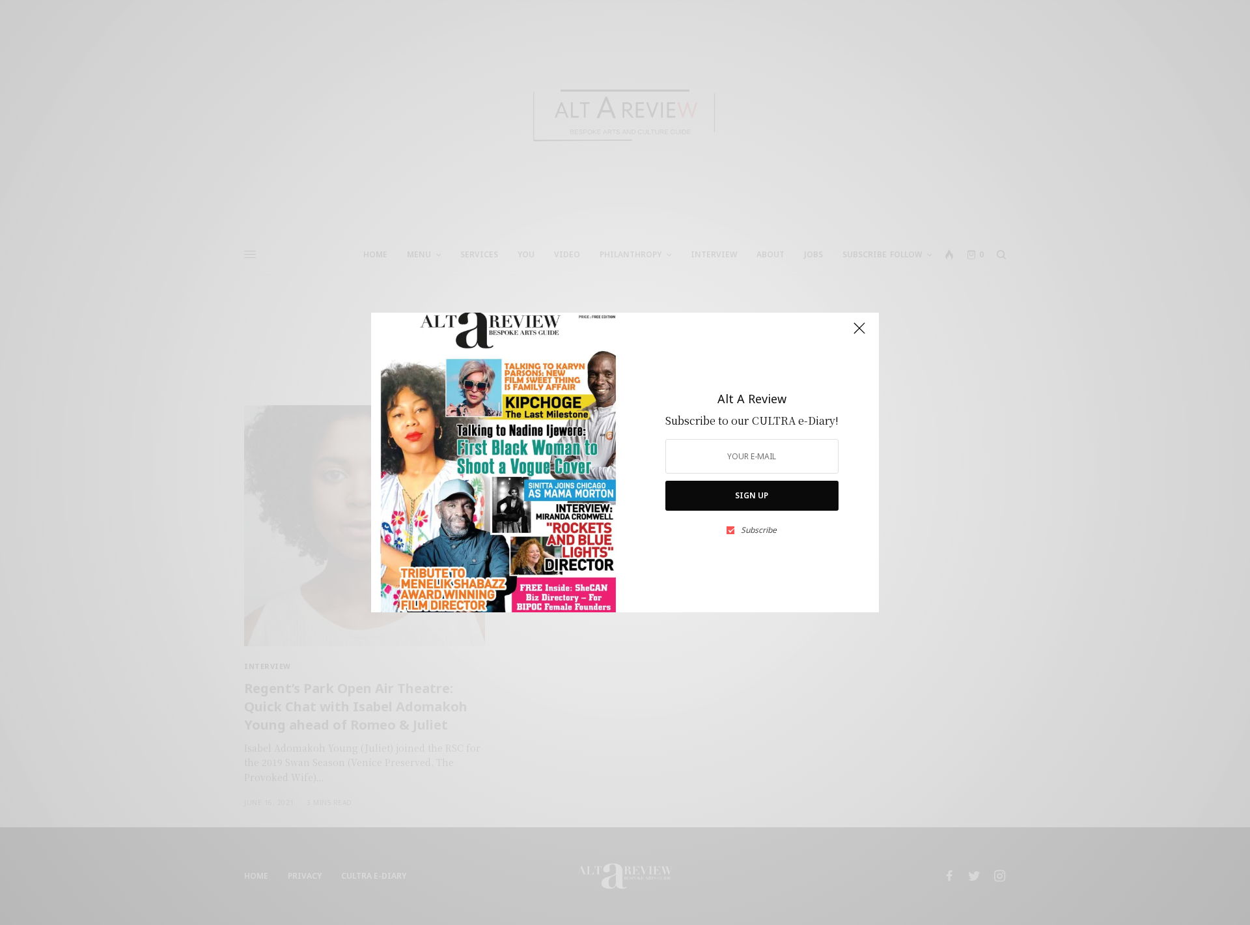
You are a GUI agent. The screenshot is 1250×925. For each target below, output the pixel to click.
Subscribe (759, 530)
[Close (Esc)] (859, 333)
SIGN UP (751, 495)
